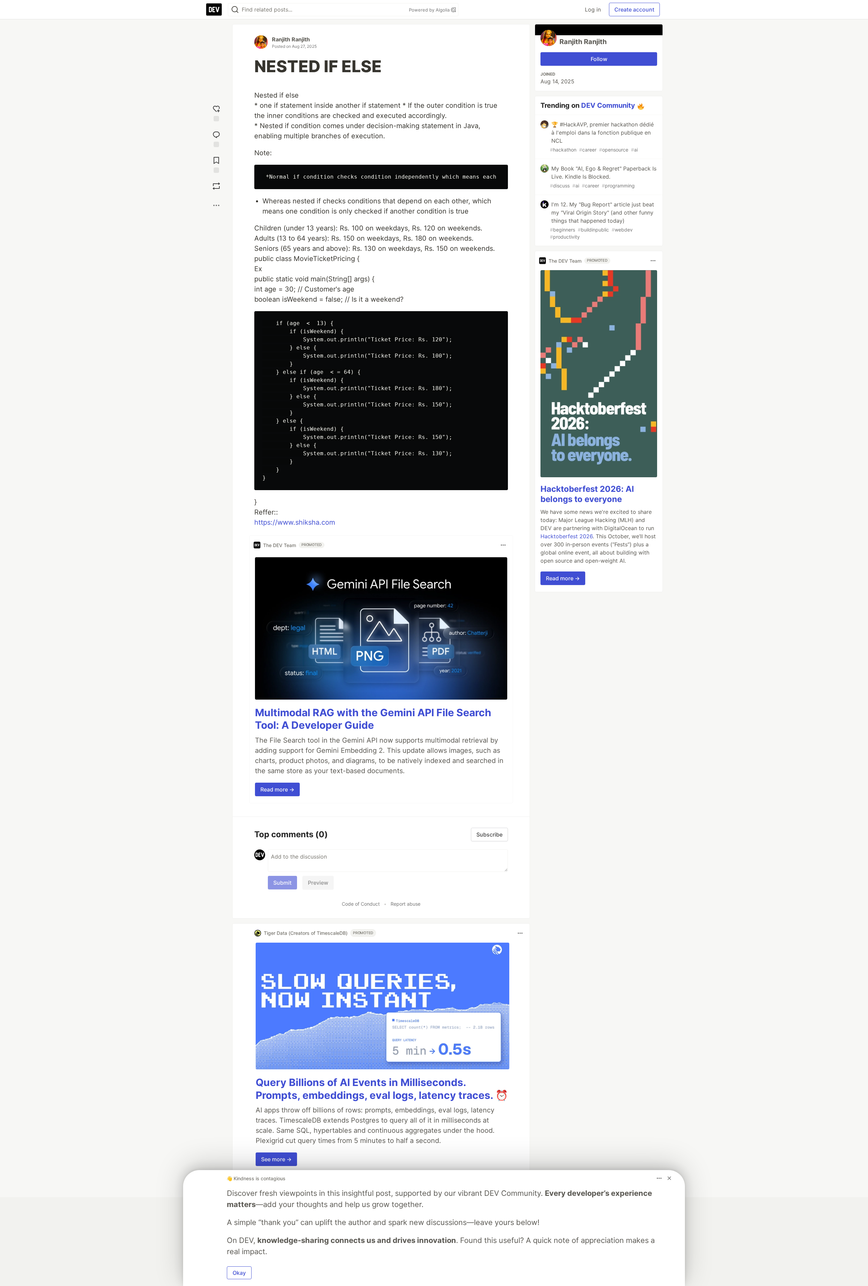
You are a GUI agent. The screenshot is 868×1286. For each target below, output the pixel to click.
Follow (599, 59)
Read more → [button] (277, 789)
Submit (282, 882)
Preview (318, 882)
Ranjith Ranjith (291, 39)
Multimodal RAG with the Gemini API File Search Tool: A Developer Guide (373, 718)
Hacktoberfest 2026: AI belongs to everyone (587, 494)
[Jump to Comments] (216, 137)
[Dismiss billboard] (669, 1178)
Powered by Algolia (430, 10)
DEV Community (608, 105)
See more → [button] (276, 1159)
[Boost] (216, 186)
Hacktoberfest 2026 (566, 536)
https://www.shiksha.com (294, 522)
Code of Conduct (361, 904)
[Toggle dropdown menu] (503, 545)
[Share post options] (216, 205)
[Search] (235, 9)
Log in (593, 9)
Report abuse (405, 904)
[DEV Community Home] (213, 9)
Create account (634, 9)
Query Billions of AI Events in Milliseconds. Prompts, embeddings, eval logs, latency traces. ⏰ (382, 1088)
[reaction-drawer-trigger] (216, 112)
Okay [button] (239, 1272)
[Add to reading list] (216, 163)
